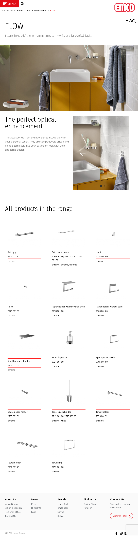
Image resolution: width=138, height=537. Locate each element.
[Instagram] (121, 533)
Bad (28, 10)
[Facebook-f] (116, 533)
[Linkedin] (126, 533)
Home (20, 10)
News (34, 499)
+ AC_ (131, 20)
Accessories (40, 10)
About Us (10, 499)
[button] (119, 153)
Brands (62, 499)
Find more (90, 499)
